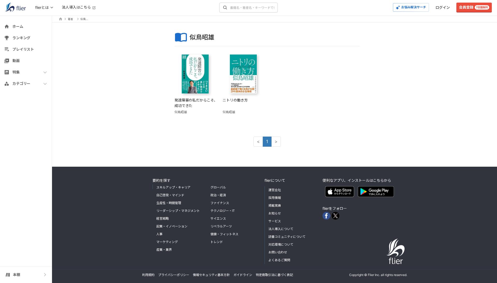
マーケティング (167, 242)
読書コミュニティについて (286, 237)
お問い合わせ (277, 252)
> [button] (276, 141)
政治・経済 (218, 195)
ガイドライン (242, 275)
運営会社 (274, 190)
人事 (159, 234)
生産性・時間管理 (168, 203)
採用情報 (274, 198)
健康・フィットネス (224, 234)
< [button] (258, 141)
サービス (274, 221)
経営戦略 (162, 218)
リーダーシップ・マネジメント (178, 211)
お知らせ (274, 213)
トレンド (216, 242)
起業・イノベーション (171, 226)
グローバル (218, 187)
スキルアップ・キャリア (173, 187)
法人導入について (280, 229)
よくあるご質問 (279, 260)
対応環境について (280, 244)
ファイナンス (219, 203)
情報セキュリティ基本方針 (211, 275)
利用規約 (148, 275)
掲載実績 (274, 205)
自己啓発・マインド (170, 195)
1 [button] (267, 141)
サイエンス (218, 218)
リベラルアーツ (221, 226)
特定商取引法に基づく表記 (274, 275)
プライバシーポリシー (173, 275)
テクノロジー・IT (222, 211)
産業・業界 (164, 250)
